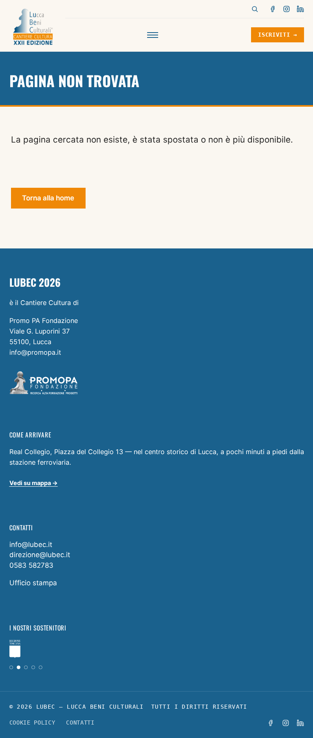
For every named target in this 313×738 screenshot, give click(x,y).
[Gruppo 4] (33, 667)
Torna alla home (48, 198)
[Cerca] (254, 9)
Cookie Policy (32, 722)
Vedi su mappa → (33, 482)
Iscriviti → (277, 34)
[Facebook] (273, 9)
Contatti (80, 722)
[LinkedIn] (300, 9)
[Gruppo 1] (11, 667)
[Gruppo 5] (40, 667)
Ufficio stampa (33, 583)
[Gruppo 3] (26, 667)
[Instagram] (286, 9)
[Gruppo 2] (18, 667)
